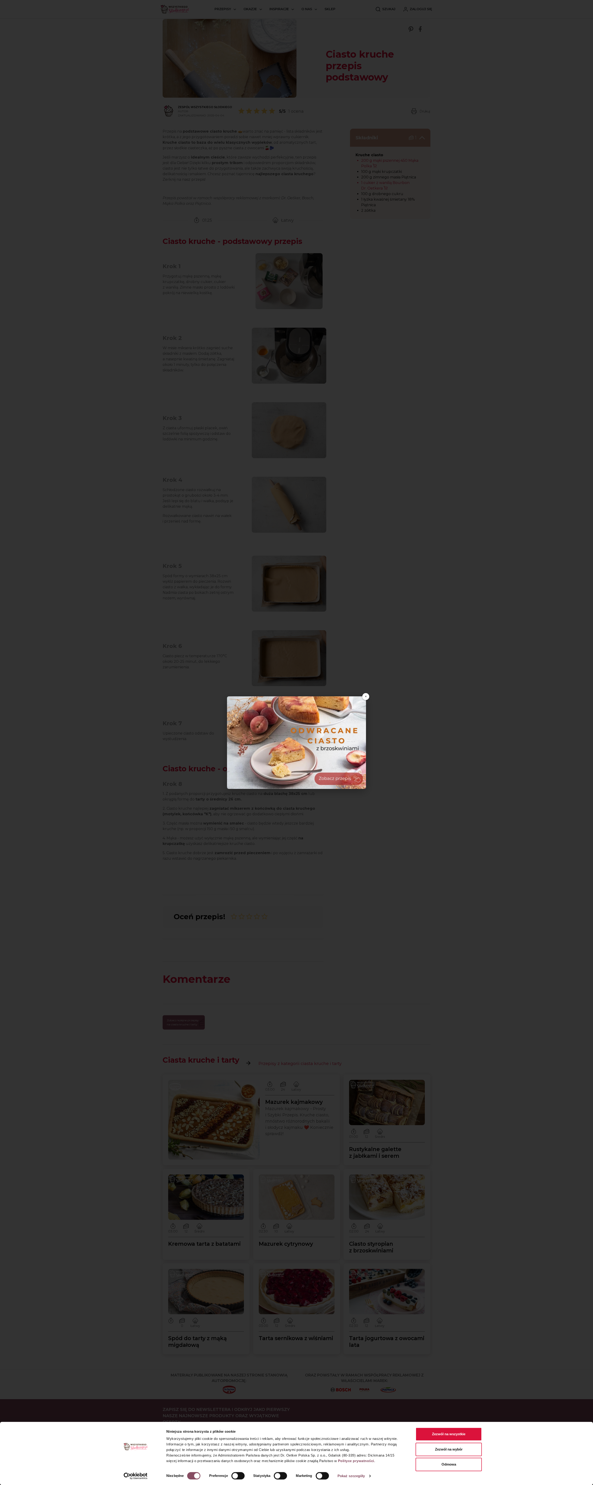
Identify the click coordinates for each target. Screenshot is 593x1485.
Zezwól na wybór (449, 1449)
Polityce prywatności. (356, 1461)
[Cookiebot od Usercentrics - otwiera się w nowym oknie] (135, 1476)
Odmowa (449, 1464)
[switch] (238, 1475)
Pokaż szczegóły (351, 1476)
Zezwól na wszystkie (448, 1434)
